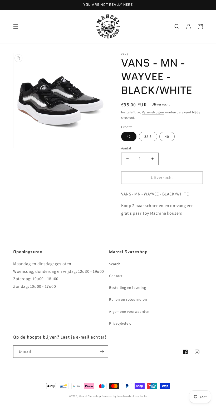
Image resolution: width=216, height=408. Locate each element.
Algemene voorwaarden (129, 311)
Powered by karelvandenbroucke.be (124, 396)
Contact (115, 275)
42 (129, 136)
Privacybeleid (120, 323)
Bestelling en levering (127, 287)
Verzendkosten (153, 112)
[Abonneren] (102, 351)
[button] (16, 26)
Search (115, 263)
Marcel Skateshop (90, 396)
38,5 (148, 136)
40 (167, 136)
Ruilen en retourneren (128, 299)
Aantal (126, 148)
